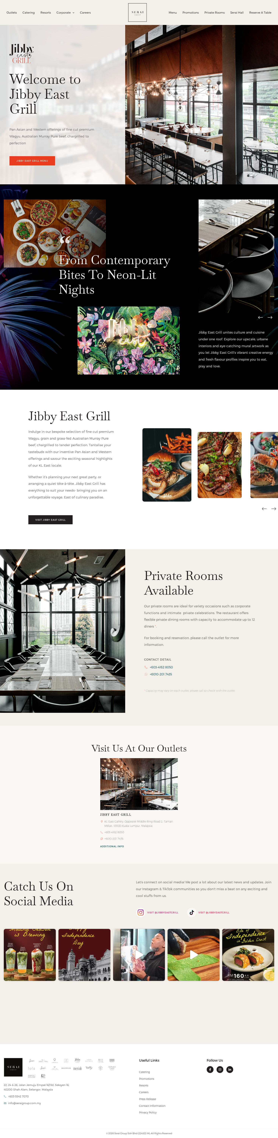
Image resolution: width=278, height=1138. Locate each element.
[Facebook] (210, 1069)
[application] (72, 12)
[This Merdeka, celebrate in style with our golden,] (194, 955)
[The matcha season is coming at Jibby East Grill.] (30, 955)
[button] (260, 317)
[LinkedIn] (229, 1069)
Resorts (143, 1085)
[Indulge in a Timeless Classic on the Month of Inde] (248, 955)
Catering (144, 1072)
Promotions (146, 1078)
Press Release (147, 1099)
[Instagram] (220, 1069)
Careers (143, 1092)
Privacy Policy (148, 1112)
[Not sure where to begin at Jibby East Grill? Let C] (139, 955)
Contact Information (152, 1105)
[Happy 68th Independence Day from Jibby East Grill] (84, 955)
